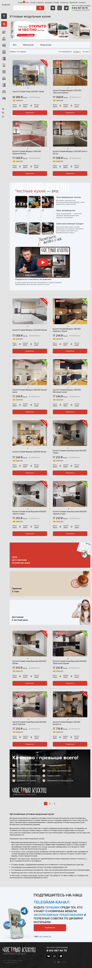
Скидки (20, 2)
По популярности (65, 52)
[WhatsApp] (59, 8)
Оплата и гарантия (37, 2)
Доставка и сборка (52, 2)
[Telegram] (66, 8)
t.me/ (42, 937)
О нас (27, 2)
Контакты (82, 2)
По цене (76, 52)
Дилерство (74, 2)
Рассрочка (64, 2)
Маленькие (28, 45)
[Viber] (3, 112)
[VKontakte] (53, 8)
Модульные (45, 45)
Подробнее (29, 113)
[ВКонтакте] (3, 109)
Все (14, 45)
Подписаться (50, 928)
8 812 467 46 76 (80, 8)
